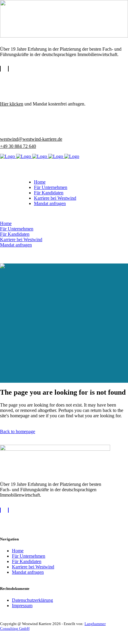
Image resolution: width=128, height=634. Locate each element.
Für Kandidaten (26, 561)
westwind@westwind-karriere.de (31, 139)
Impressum (22, 605)
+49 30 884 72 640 (18, 146)
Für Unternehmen (28, 556)
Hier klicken (11, 103)
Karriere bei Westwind (33, 566)
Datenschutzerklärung (32, 600)
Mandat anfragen (28, 572)
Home (18, 550)
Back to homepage (17, 431)
